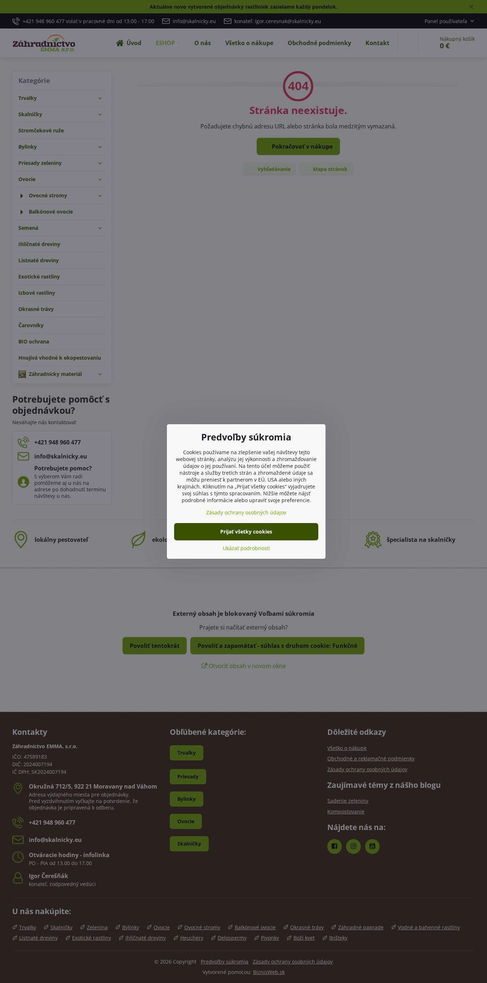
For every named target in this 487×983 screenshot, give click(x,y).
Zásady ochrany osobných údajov (246, 512)
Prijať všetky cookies (246, 531)
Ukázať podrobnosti (246, 548)
